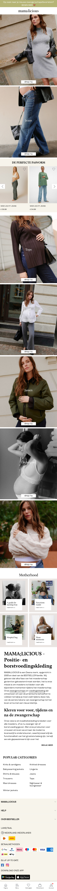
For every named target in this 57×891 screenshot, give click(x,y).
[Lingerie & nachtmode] (28, 463)
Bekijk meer (47, 745)
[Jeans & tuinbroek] (28, 122)
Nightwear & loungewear (36, 784)
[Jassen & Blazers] (28, 391)
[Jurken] (28, 49)
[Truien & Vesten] (28, 534)
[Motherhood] (28, 573)
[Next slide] (54, 186)
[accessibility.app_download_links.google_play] (8, 879)
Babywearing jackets (13, 769)
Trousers (8, 778)
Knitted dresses (38, 764)
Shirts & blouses (11, 774)
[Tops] (28, 249)
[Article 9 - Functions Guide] (43, 595)
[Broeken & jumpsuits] (28, 319)
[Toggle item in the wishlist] (24, 169)
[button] (14, 184)
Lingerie (34, 769)
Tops (32, 778)
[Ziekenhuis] (14, 631)
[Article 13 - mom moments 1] (43, 631)
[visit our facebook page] (2, 866)
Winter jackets (10, 790)
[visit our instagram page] (7, 866)
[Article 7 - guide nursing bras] (14, 595)
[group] (14, 189)
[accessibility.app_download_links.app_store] (23, 879)
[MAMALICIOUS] (28, 12)
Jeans (33, 774)
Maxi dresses (9, 783)
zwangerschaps (18, 691)
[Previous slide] (2, 186)
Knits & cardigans (12, 764)
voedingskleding (37, 691)
